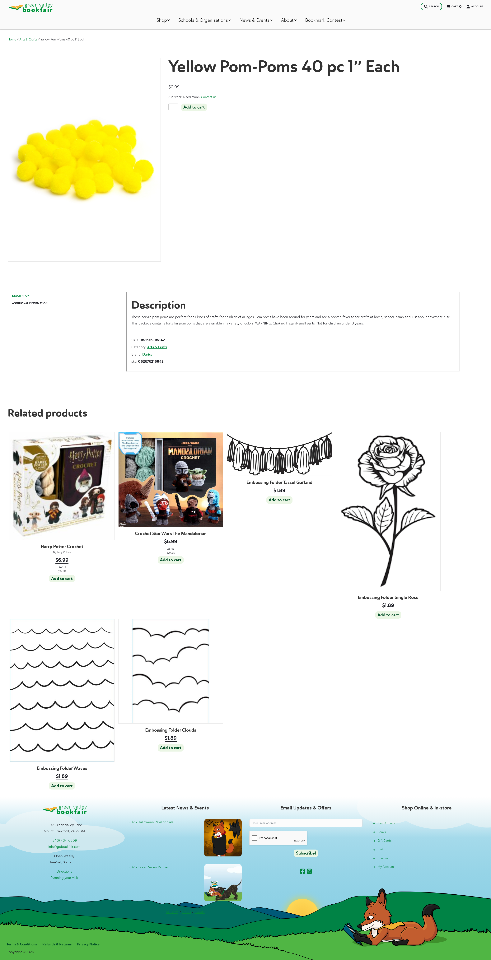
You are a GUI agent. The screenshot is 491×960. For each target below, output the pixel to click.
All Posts (172, 912)
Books (381, 832)
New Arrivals (386, 823)
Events (200, 912)
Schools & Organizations (203, 20)
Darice (147, 354)
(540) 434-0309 (64, 840)
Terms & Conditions (22, 944)
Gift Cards (384, 840)
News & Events (254, 20)
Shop (162, 20)
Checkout (384, 858)
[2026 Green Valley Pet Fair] (223, 882)
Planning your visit (64, 878)
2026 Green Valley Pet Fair (149, 867)
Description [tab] (21, 296)
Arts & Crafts (28, 39)
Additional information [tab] (30, 303)
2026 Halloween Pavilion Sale (151, 822)
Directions (64, 871)
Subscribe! (306, 853)
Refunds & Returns (57, 944)
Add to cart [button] (62, 578)
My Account (385, 867)
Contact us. (209, 97)
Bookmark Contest (323, 20)
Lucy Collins (64, 552)
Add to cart (194, 107)
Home (12, 39)
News (186, 912)
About (287, 20)
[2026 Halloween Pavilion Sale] (223, 837)
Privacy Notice (88, 944)
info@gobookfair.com (64, 847)
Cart (380, 849)
